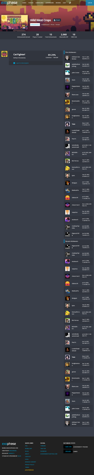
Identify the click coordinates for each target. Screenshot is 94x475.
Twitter (43, 448)
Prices (52, 24)
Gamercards (39, 3)
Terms (27, 467)
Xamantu (11, 453)
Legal (27, 459)
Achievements (35, 24)
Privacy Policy (29, 464)
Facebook (43, 451)
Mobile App (28, 448)
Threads (43, 446)
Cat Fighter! (19, 54)
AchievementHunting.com (48, 454)
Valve (19, 456)
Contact (28, 456)
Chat (64, 3)
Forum (58, 24)
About (27, 454)
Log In (90, 3)
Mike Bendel (13, 450)
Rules (27, 451)
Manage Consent (30, 462)
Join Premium (29, 470)
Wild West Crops (40, 20)
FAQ (26, 446)
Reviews (58, 3)
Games (24, 3)
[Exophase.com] (10, 3)
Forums (30, 3)
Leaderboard (50, 3)
